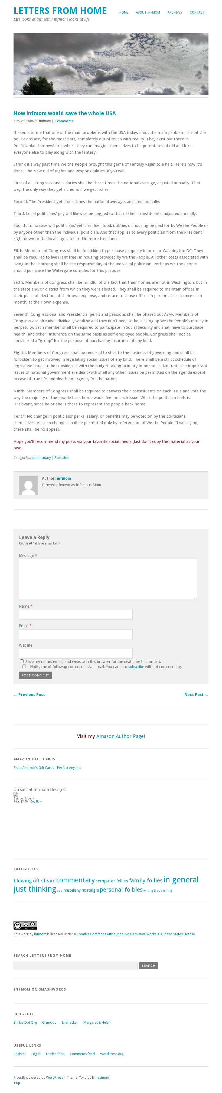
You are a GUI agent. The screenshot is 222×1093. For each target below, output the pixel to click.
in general (181, 879)
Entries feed (55, 1054)
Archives (175, 12)
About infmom (148, 12)
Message (28, 555)
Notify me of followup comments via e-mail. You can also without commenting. (105, 667)
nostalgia (90, 890)
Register (20, 1054)
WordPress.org (111, 1054)
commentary (41, 458)
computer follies (112, 881)
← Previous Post (29, 694)
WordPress (54, 1077)
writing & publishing (157, 890)
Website (25, 645)
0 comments (63, 121)
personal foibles (121, 889)
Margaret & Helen (96, 1022)
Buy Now (35, 801)
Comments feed (82, 1054)
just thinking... (38, 889)
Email (25, 626)
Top (17, 1083)
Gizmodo (49, 1022)
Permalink (61, 458)
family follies (146, 880)
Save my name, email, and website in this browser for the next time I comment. (93, 661)
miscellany (72, 890)
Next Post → (196, 694)
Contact (197, 12)
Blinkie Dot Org (25, 1022)
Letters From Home (60, 10)
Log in (36, 1054)
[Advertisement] (38, 828)
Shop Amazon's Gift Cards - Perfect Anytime (47, 768)
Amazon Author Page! (120, 736)
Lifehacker (70, 1022)
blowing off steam (35, 881)
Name (25, 606)
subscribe (136, 667)
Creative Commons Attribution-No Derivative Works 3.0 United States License (136, 934)
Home (123, 12)
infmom (64, 478)
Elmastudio (100, 1077)
